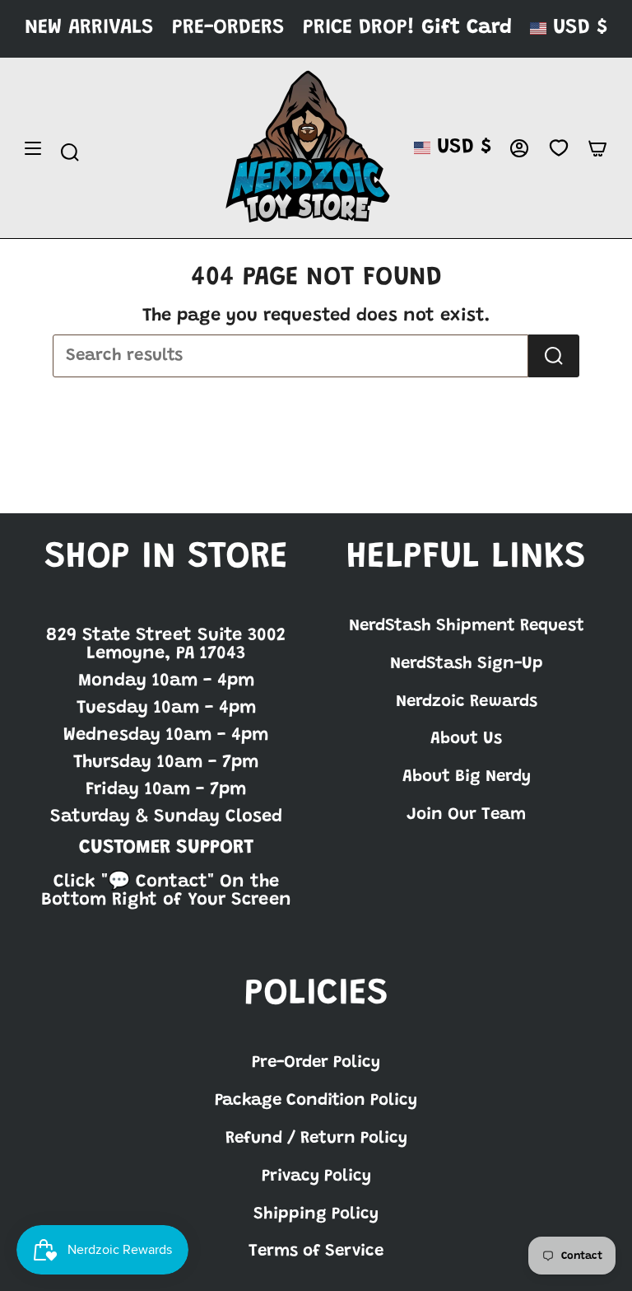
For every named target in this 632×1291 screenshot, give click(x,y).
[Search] (553, 355)
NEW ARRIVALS (89, 28)
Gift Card (466, 28)
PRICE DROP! (359, 28)
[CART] (597, 148)
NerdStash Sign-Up (466, 664)
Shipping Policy (316, 1214)
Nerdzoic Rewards (466, 702)
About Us (466, 739)
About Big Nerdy (466, 777)
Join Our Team (466, 815)
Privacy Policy (316, 1176)
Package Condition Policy (316, 1100)
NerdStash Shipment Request (466, 626)
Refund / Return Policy (316, 1138)
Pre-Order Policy (316, 1063)
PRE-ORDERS (228, 28)
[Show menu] (32, 148)
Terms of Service (316, 1251)
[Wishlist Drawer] (558, 148)
